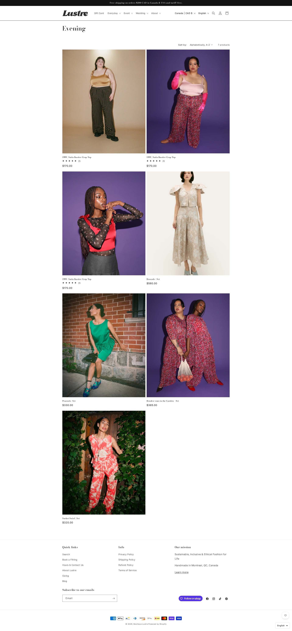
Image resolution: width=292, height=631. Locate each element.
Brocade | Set (153, 279)
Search (66, 554)
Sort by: (182, 44)
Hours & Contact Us (72, 565)
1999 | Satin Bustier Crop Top (76, 157)
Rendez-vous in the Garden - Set (163, 401)
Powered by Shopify (157, 624)
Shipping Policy (126, 559)
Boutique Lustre (141, 624)
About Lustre (69, 570)
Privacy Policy (126, 554)
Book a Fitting (69, 559)
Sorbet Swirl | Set (71, 518)
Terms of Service (127, 570)
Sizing (65, 575)
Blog (64, 581)
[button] (114, 13)
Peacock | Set (69, 401)
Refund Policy (125, 565)
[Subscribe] (113, 598)
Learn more (182, 572)
